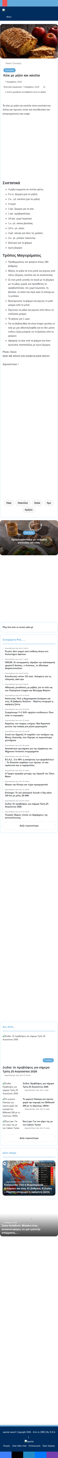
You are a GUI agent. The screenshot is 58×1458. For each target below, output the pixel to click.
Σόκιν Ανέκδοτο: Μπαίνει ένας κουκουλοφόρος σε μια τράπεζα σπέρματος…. (21, 1229)
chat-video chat (19, 1446)
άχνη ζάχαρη (15, 247)
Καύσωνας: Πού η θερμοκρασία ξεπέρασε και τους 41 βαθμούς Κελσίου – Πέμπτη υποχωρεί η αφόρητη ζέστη (28, 1188)
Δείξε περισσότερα (29, 826)
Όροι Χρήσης (49, 1446)
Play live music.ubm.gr (18, 627)
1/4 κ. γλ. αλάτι (16, 228)
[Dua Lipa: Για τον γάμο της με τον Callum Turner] (11, 1126)
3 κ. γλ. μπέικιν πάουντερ (21, 238)
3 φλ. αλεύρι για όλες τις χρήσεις (25, 233)
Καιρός (6, 1446)
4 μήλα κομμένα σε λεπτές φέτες (26, 189)
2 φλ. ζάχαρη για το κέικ (21, 208)
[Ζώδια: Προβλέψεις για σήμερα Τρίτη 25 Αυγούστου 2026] (11, 1088)
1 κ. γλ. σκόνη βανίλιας (20, 223)
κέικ (38, 503)
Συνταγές (17, 63)
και (9, 503)
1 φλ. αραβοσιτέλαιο (19, 213)
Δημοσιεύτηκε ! (11, 364)
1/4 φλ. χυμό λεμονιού (20, 218)
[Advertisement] (29, 149)
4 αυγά (12, 204)
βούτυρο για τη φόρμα (20, 242)
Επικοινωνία (34, 1446)
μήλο (29, 509)
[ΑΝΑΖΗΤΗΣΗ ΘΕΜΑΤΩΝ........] (54, 16)
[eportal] (6, 10)
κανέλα (23, 503)
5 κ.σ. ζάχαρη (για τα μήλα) (22, 194)
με (49, 503)
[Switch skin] (15, 16)
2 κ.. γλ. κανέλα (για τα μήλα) (24, 199)
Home (8, 63)
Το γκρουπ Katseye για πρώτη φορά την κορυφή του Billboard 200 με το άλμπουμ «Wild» (38, 1102)
